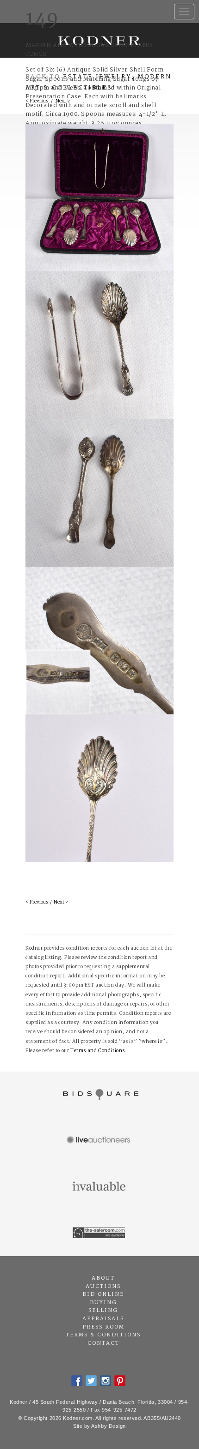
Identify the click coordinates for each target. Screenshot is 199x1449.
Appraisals (103, 1319)
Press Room (103, 1327)
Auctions (103, 1286)
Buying (103, 1303)
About (103, 1278)
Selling (103, 1310)
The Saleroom (99, 1233)
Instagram (105, 1380)
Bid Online (103, 1294)
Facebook (76, 1380)
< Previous (36, 902)
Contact (103, 1343)
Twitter (91, 1380)
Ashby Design (108, 1426)
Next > (61, 902)
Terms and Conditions (97, 1051)
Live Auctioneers (99, 1141)
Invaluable (99, 1187)
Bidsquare (99, 1095)
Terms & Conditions (103, 1335)
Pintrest (119, 1380)
